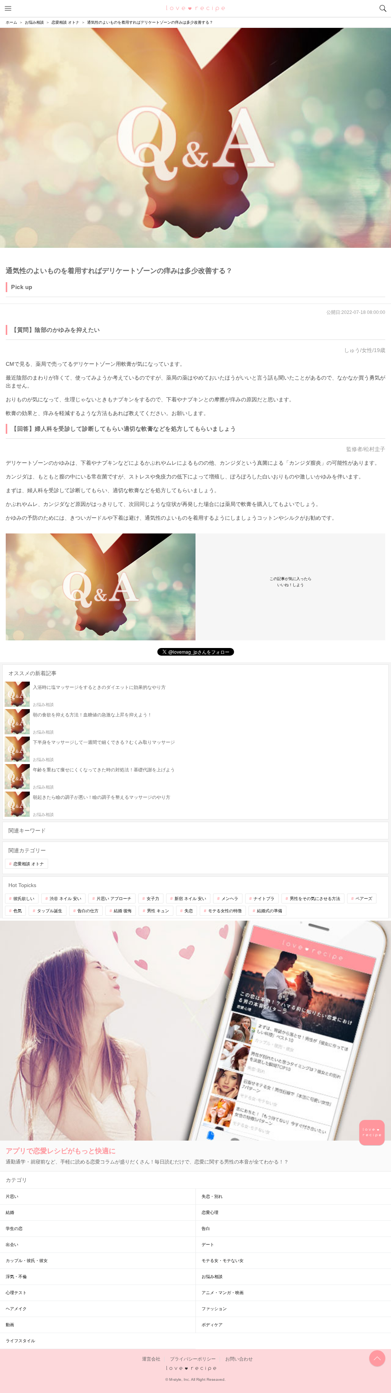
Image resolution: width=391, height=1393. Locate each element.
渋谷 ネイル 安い (65, 898)
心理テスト (16, 1292)
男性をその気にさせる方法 (315, 898)
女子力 (153, 898)
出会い (12, 1244)
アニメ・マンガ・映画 (223, 1292)
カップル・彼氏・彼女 (27, 1260)
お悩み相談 (212, 1276)
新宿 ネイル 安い (190, 898)
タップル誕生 (49, 910)
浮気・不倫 (16, 1276)
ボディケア (212, 1324)
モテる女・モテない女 (223, 1260)
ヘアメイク (16, 1308)
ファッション (214, 1308)
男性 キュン (158, 910)
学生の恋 (14, 1228)
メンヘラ (229, 898)
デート (208, 1244)
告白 (206, 1228)
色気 (17, 910)
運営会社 (151, 1359)
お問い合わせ (239, 1359)
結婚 (10, 1212)
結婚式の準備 (269, 910)
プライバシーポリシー (193, 1359)
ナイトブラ (264, 898)
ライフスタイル (20, 1340)
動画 (10, 1324)
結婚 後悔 (123, 910)
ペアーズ (363, 898)
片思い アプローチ (114, 898)
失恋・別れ (212, 1196)
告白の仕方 (88, 910)
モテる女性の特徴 (225, 910)
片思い (12, 1196)
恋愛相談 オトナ (28, 863)
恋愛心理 (210, 1212)
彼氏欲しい (23, 898)
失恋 (188, 910)
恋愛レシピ (195, 8)
